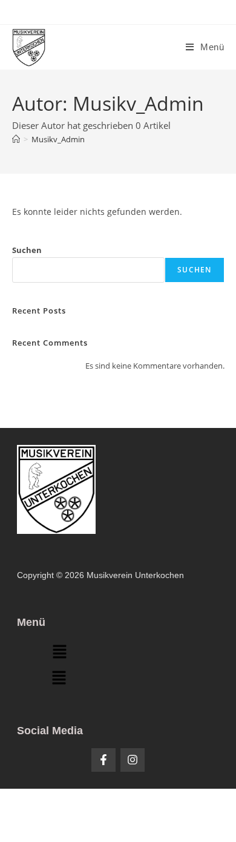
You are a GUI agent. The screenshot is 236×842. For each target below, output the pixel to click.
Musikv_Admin (58, 139)
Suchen (27, 250)
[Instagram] (132, 760)
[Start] (16, 139)
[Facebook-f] (103, 760)
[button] (59, 652)
